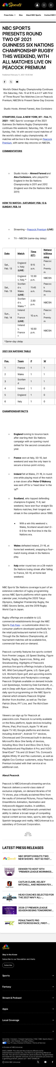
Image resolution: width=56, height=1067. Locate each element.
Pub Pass (15, 625)
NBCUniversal (17, 1047)
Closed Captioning (26, 1039)
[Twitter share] (11, 81)
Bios (21, 15)
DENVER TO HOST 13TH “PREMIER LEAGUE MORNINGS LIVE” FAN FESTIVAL (34, 870)
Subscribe (8, 965)
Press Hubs (8, 15)
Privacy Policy (27, 1041)
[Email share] (17, 81)
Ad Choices (16, 1041)
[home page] (12, 5)
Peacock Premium (36, 229)
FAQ (35, 1039)
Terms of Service (39, 1043)
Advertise (6, 1039)
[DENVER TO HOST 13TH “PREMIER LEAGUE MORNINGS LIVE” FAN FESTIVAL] (9, 872)
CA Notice (27, 1043)
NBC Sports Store (45, 1039)
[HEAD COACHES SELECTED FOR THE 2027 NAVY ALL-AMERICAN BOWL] (9, 897)
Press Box (6, 1041)
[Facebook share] (4, 81)
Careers (14, 1039)
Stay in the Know (9, 954)
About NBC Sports (33, 15)
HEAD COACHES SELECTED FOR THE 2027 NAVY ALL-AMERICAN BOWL (36, 896)
